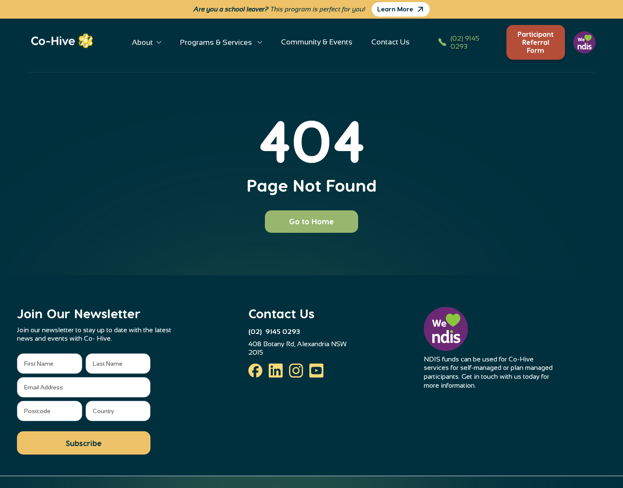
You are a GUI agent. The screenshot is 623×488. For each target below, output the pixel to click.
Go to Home (311, 221)
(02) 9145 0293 (274, 331)
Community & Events (317, 42)
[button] (147, 42)
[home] (66, 42)
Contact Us (390, 42)
